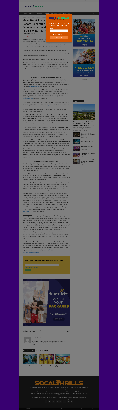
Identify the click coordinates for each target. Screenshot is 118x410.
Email (51, 28)
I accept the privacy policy (59, 34)
